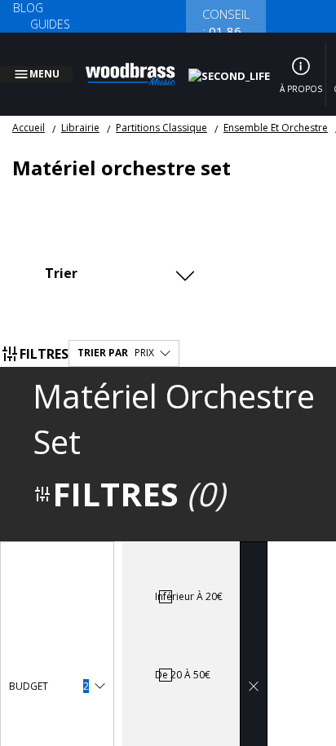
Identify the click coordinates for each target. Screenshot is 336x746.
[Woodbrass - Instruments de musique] (139, 64)
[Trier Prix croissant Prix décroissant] (118, 253)
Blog (28, 7)
